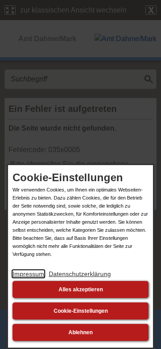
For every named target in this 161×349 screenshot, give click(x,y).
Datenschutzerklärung (80, 273)
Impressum (28, 273)
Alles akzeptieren (81, 289)
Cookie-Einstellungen (81, 311)
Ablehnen (80, 332)
